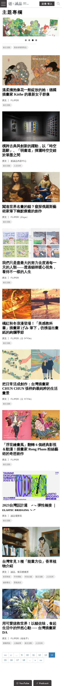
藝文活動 (6, 47)
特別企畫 (28, 577)
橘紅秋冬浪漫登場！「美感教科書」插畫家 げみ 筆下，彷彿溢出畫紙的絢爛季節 (30, 327)
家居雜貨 (6, 577)
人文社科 (17, 166)
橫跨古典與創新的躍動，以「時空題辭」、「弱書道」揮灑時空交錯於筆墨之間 (29, 150)
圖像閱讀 (6, 643)
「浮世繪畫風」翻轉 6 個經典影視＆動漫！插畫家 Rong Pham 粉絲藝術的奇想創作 (30, 449)
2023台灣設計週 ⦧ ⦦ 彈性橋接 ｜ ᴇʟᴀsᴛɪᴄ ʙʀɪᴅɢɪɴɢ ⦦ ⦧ (29, 507)
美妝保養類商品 (20, 47)
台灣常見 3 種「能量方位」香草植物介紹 (29, 563)
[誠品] (19, 3)
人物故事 (17, 643)
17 (17, 660)
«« (5, 655)
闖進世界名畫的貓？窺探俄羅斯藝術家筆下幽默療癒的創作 (29, 209)
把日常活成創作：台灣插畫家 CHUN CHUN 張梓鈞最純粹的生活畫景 (30, 388)
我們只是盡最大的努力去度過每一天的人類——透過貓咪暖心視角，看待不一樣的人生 (29, 267)
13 (46, 655)
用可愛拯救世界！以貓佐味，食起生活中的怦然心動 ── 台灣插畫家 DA (29, 627)
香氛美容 (17, 582)
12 (39, 655)
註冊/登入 (47, 4)
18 (24, 660)
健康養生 (6, 582)
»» (41, 660)
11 (33, 655)
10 (27, 655)
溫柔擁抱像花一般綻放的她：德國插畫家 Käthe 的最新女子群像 (29, 92)
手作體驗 (17, 577)
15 (5, 660)
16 (11, 660)
